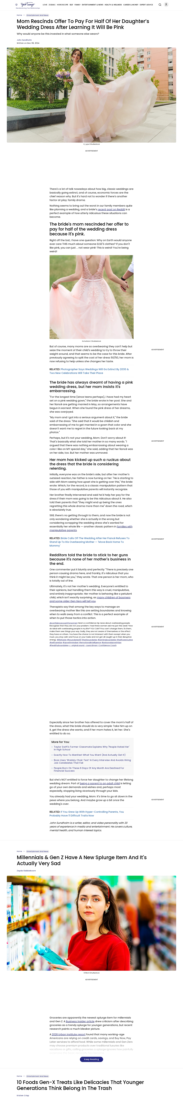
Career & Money (130, 4)
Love (45, 4)
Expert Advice (146, 4)
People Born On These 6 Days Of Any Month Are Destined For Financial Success (89, 769)
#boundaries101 (74, 639)
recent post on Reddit (111, 209)
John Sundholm (24, 40)
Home (19, 15)
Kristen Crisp (23, 1095)
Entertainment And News (37, 15)
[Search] (159, 4)
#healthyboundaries (59, 645)
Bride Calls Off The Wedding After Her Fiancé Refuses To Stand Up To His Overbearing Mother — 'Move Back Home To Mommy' (89, 541)
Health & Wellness (113, 4)
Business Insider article (80, 1021)
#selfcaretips (56, 642)
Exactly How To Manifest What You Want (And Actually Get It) (90, 755)
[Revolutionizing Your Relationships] (28, 4)
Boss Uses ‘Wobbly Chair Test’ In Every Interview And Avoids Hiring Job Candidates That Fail (92, 761)
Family (77, 4)
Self (71, 4)
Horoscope (62, 4)
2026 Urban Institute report (69, 1034)
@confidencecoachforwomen (63, 623)
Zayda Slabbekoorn (26, 870)
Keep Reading (91, 1059)
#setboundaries (89, 639)
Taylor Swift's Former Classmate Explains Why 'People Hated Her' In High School (91, 748)
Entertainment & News (92, 4)
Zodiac (52, 4)
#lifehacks (62, 639)
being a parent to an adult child (100, 783)
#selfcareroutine (125, 639)
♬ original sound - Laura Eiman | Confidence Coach (93, 645)
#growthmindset (71, 642)
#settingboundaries (107, 639)
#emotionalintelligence (90, 642)
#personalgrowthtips (111, 642)
